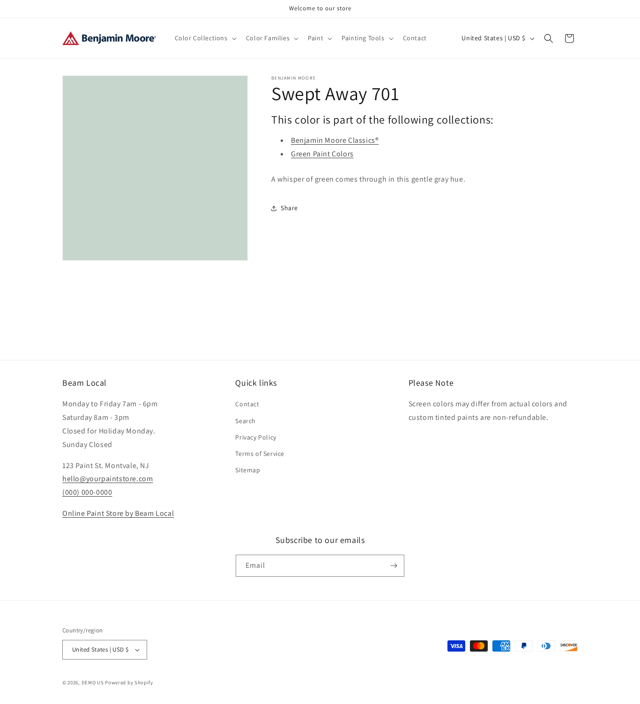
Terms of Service (259, 453)
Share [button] (289, 208)
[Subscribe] (393, 566)
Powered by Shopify (129, 682)
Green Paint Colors (322, 154)
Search (245, 421)
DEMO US (93, 682)
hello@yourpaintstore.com (107, 479)
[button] (204, 38)
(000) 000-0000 (87, 492)
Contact (247, 404)
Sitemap (247, 470)
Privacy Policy (255, 437)
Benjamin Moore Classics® (335, 140)
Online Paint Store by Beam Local (118, 513)
